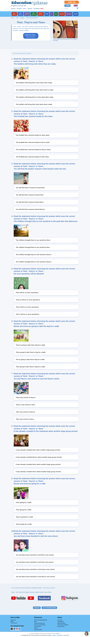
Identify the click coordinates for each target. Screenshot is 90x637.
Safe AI (36, 628)
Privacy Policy (60, 626)
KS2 (17, 17)
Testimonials (60, 621)
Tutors (24, 8)
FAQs (12, 621)
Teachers (29, 8)
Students (19, 8)
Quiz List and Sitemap (39, 624)
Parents (13, 8)
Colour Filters (37, 626)
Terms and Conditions (62, 624)
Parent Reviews (61, 623)
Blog (35, 621)
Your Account (14, 623)
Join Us (72, 2)
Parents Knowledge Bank (40, 620)
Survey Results (38, 629)
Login (67, 5)
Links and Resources (39, 623)
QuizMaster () (39, 8)
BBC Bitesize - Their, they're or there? (45, 588)
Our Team (59, 620)
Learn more (66, 635)
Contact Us (13, 620)
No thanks (59, 635)
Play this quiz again (49, 607)
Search (77, 8)
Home (12, 17)
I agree (54, 635)
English (22, 17)
